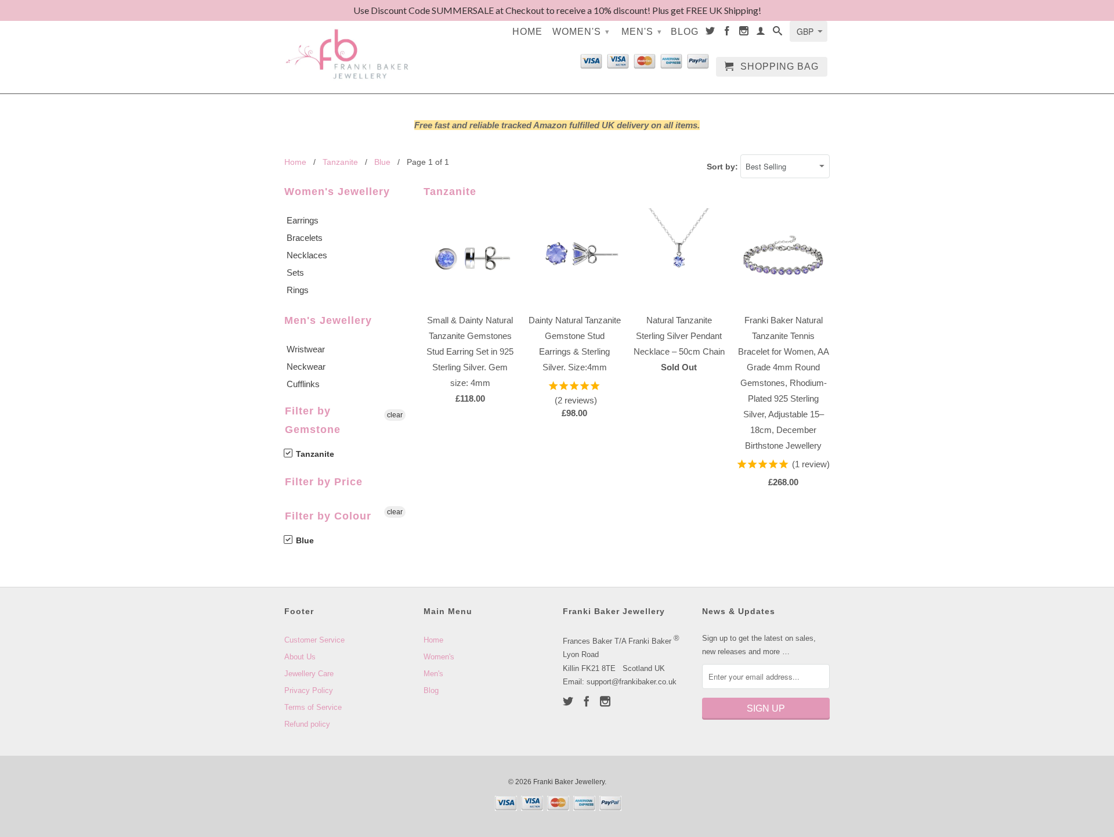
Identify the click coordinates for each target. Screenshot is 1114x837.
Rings (298, 290)
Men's (641, 32)
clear (395, 415)
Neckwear (306, 366)
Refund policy (307, 724)
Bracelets (305, 238)
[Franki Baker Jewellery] (348, 47)
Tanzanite (314, 454)
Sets (295, 272)
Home (527, 32)
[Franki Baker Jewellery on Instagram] (744, 33)
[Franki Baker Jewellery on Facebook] (727, 33)
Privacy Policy (308, 690)
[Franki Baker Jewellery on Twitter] (710, 33)
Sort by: (723, 166)
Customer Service (314, 640)
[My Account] (761, 33)
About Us (300, 656)
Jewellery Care (309, 673)
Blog (685, 32)
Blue (304, 540)
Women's (581, 32)
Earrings (303, 220)
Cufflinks (303, 384)
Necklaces (307, 255)
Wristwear (306, 349)
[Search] (778, 33)
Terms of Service (313, 707)
